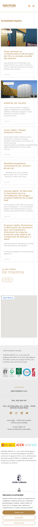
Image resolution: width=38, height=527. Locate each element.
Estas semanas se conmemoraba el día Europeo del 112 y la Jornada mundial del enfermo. (19, 55)
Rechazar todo (19, 523)
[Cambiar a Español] (29, 6)
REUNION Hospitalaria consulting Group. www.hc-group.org (18, 165)
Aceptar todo (19, 512)
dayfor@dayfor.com (19, 391)
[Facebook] (11, 413)
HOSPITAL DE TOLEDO (15, 103)
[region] (19, 509)
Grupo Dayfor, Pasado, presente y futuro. (15, 131)
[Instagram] (16, 413)
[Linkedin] (21, 413)
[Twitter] (27, 413)
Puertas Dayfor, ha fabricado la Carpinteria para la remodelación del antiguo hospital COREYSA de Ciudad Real (18, 195)
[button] (33, 6)
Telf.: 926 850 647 (19, 400)
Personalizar (19, 517)
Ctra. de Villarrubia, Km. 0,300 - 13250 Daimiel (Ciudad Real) (19, 407)
